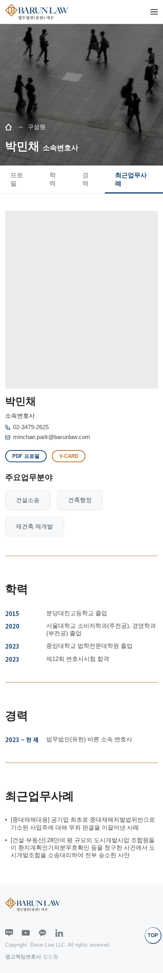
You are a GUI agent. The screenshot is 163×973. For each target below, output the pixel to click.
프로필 (16, 179)
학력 (52, 179)
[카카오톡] (43, 933)
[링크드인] (59, 933)
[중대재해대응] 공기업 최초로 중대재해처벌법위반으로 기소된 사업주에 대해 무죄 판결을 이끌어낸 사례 (83, 823)
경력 (85, 179)
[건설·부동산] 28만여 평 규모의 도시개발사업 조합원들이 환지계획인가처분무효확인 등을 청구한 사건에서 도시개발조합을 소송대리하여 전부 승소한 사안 (83, 847)
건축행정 (80, 500)
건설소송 (28, 500)
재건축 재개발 (34, 526)
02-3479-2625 (31, 427)
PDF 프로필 (26, 456)
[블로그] (9, 933)
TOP (153, 935)
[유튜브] (26, 933)
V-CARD (68, 456)
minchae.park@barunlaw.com (51, 437)
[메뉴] (154, 12)
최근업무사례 (131, 179)
